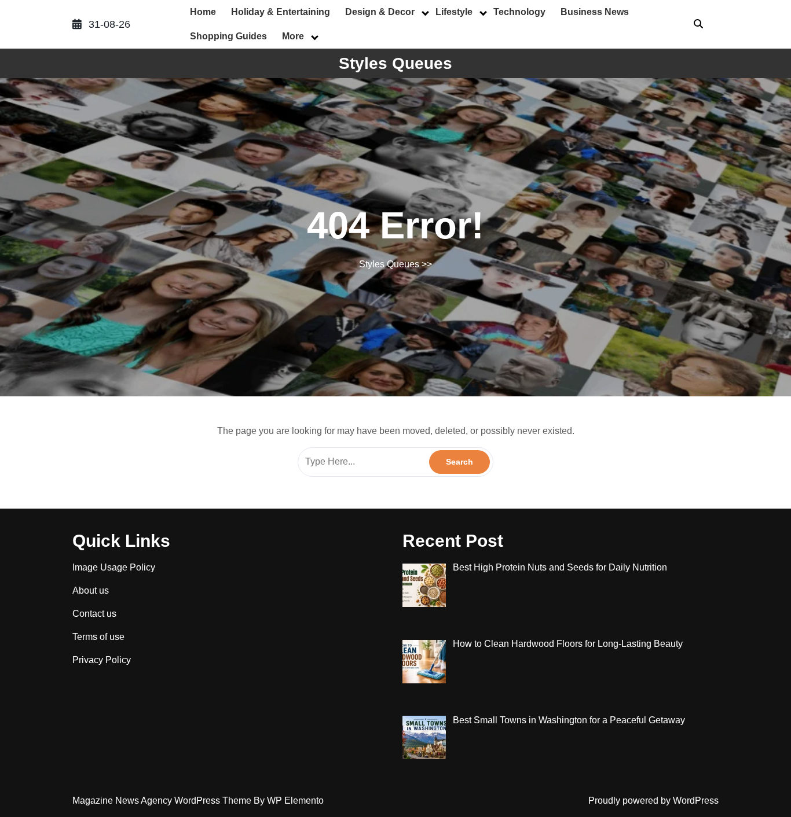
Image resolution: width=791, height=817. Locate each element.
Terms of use (98, 637)
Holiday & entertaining (280, 12)
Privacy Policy (101, 660)
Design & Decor (380, 12)
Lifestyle (454, 12)
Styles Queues (395, 63)
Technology (519, 12)
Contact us (94, 614)
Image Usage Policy (113, 567)
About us (90, 590)
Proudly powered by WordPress (653, 800)
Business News (595, 12)
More (293, 36)
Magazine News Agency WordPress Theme (163, 800)
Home (203, 12)
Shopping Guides (228, 36)
